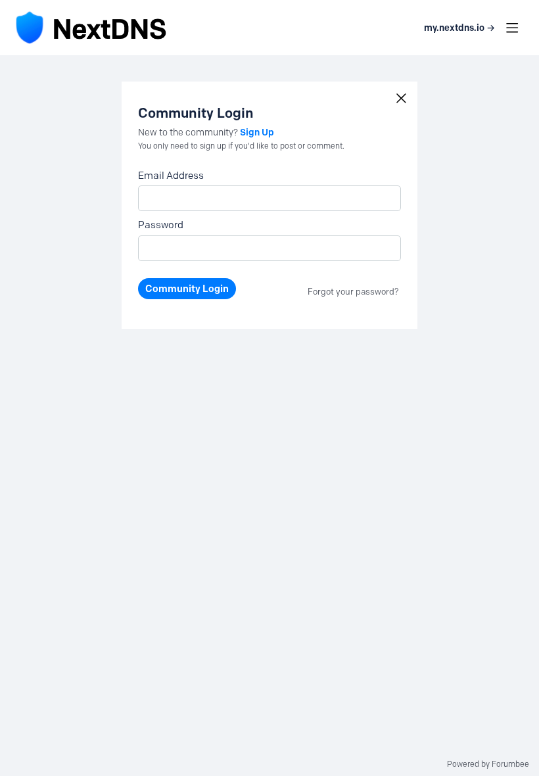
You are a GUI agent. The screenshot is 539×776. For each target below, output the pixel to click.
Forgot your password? (353, 291)
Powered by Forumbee (488, 764)
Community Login (187, 289)
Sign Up (257, 132)
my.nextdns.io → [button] (459, 28)
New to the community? (189, 132)
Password (160, 225)
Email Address (171, 176)
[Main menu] (512, 27)
